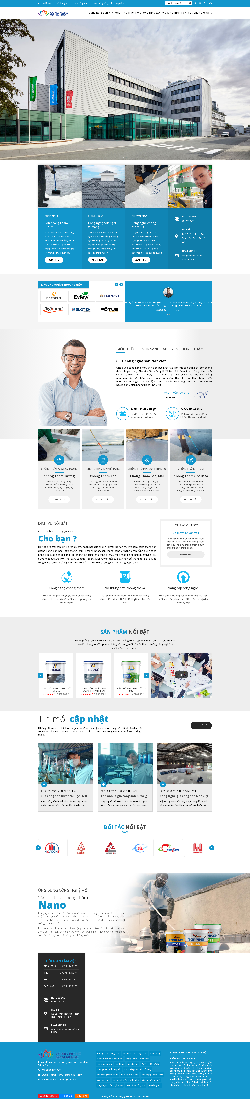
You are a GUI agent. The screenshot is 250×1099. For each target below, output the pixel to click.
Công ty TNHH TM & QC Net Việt (133, 1096)
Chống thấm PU (174, 12)
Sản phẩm (119, 3)
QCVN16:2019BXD (150, 1064)
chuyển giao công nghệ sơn (110, 1085)
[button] (123, 157)
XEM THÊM (54, 259)
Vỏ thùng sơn (63, 3)
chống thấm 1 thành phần (138, 1058)
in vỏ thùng (155, 1053)
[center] (190, 3)
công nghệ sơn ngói (151, 1080)
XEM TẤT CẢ (201, 725)
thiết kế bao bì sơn (130, 1074)
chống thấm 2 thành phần (109, 1069)
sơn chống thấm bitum (107, 1074)
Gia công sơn (81, 3)
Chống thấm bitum (124, 12)
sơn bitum (120, 1064)
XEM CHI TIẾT (59, 499)
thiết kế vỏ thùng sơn (136, 1085)
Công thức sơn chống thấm (110, 1058)
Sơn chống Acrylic (200, 12)
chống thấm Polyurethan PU (126, 1080)
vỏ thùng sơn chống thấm (135, 1053)
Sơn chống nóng (101, 3)
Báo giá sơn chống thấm (108, 1053)
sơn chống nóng (104, 1064)
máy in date (133, 1064)
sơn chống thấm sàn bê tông (137, 1069)
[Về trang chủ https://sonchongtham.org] (53, 13)
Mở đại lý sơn (44, 3)
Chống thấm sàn (150, 12)
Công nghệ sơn (98, 12)
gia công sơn (103, 1080)
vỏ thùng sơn (135, 595)
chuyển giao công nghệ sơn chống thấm (191, 1066)
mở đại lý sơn (155, 1085)
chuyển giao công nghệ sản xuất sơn (66, 595)
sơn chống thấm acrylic (152, 1074)
